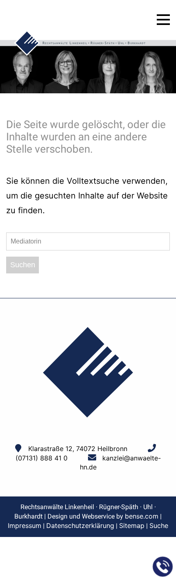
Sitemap (131, 525)
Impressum (24, 525)
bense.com (141, 516)
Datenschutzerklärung (80, 525)
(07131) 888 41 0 (42, 458)
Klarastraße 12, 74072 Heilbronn (77, 448)
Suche (158, 525)
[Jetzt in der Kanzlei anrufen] (163, 566)
